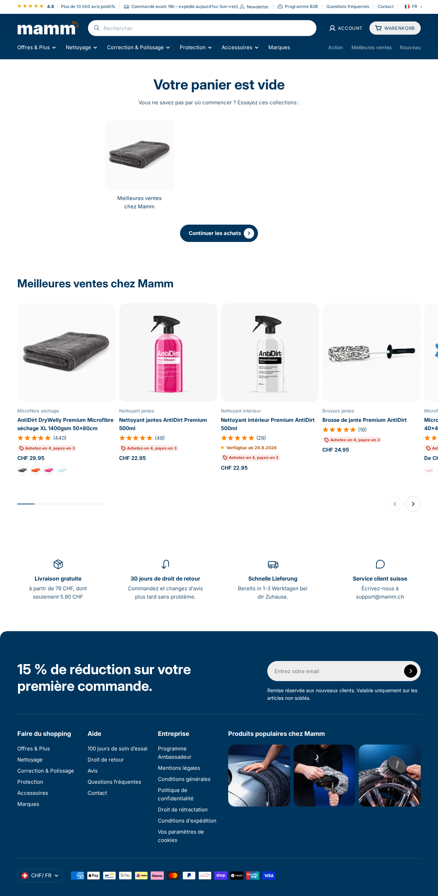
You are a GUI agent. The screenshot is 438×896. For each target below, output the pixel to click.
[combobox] (202, 28)
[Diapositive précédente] (395, 504)
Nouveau (410, 47)
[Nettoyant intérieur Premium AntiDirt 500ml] (270, 352)
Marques (279, 47)
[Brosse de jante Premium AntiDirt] (371, 352)
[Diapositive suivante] (413, 504)
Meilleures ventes (371, 47)
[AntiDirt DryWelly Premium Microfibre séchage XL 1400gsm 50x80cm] (66, 352)
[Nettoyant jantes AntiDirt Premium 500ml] (168, 352)
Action (335, 47)
